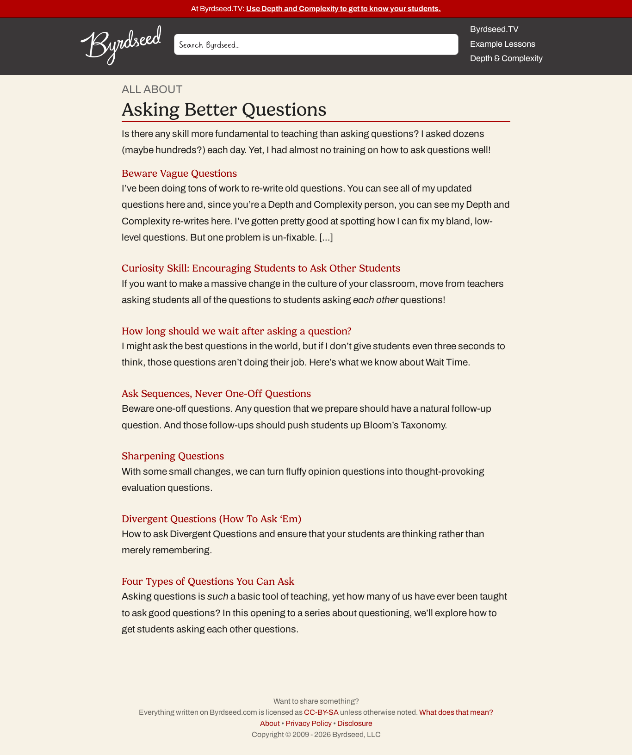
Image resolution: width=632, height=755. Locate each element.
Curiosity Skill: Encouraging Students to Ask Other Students (261, 268)
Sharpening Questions (173, 456)
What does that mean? (456, 712)
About (270, 723)
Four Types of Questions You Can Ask (208, 581)
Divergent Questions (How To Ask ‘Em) (212, 519)
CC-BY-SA (321, 712)
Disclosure (354, 723)
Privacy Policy (308, 723)
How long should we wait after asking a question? (237, 331)
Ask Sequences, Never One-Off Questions (216, 393)
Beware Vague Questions (179, 173)
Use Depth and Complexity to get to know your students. (343, 8)
